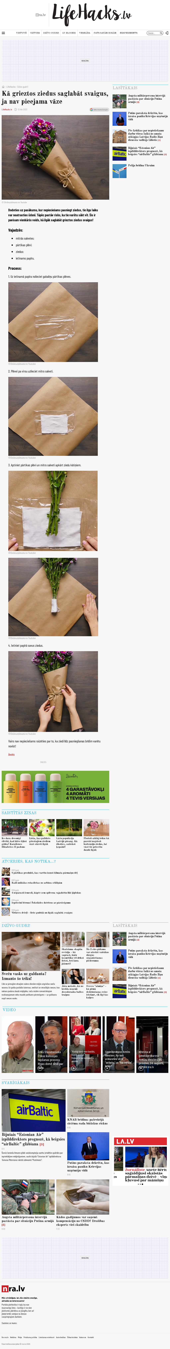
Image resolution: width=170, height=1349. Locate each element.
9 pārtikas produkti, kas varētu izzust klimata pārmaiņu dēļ (45, 873)
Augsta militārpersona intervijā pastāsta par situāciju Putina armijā (146, 99)
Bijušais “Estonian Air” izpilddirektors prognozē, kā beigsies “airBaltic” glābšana (145, 151)
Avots (11, 754)
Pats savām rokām (105, 33)
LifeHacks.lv (7, 109)
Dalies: (43, 762)
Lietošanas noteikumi (46, 1337)
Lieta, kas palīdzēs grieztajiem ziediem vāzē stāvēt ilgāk (39, 841)
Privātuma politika (30, 1337)
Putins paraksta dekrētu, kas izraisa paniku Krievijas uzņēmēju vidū (148, 116)
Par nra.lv (5, 1337)
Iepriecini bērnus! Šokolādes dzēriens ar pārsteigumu (41, 903)
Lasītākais (125, 88)
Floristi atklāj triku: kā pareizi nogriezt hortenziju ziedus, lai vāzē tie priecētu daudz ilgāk (96, 844)
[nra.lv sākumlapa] (41, 14)
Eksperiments (128, 33)
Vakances (82, 1337)
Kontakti (91, 1337)
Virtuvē (21, 33)
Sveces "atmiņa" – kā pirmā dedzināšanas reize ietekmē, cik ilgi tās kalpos (97, 992)
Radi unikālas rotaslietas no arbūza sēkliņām (37, 883)
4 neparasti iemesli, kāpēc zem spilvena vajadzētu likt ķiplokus (46, 893)
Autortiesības (61, 1337)
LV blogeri (69, 33)
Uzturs (35, 33)
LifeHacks (11, 86)
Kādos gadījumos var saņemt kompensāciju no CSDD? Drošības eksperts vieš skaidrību (80, 1221)
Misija (20, 1337)
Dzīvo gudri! (51, 33)
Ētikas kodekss (72, 1337)
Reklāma (13, 1337)
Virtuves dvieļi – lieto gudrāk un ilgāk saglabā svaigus (42, 913)
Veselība (84, 33)
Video (9, 1010)
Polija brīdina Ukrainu (141, 165)
